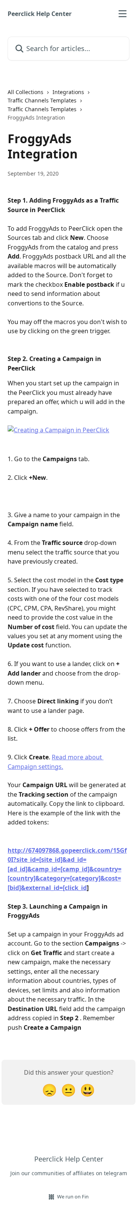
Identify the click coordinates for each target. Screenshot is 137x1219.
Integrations (68, 92)
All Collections (25, 92)
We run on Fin (73, 1196)
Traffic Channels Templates (42, 100)
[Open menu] (122, 13)
